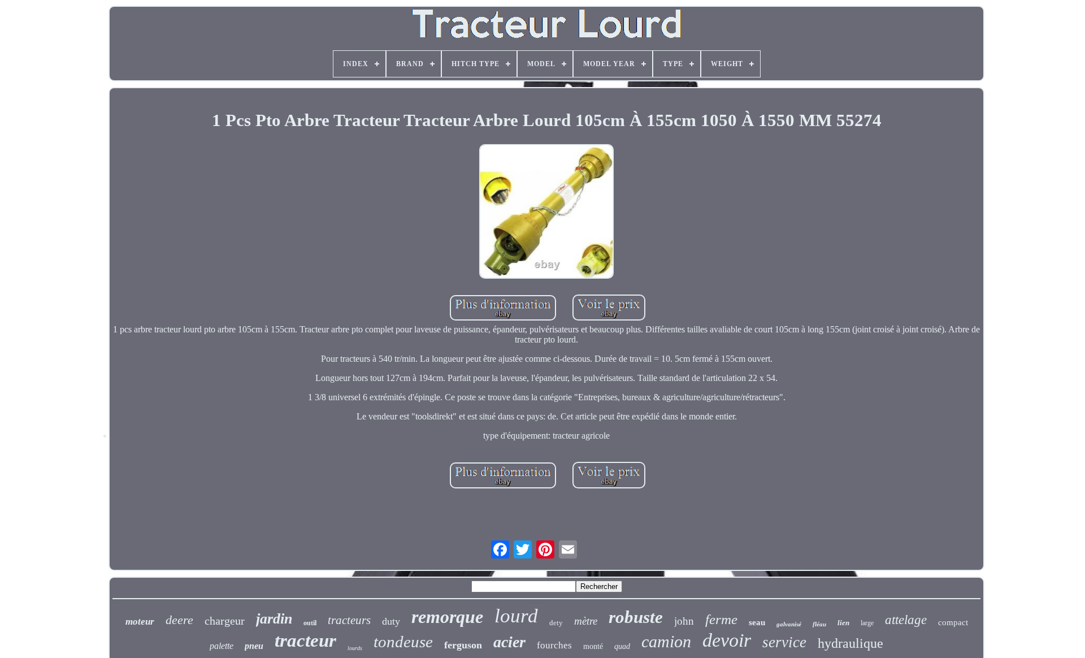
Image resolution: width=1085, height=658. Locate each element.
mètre (585, 621)
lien (843, 622)
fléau (819, 624)
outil (309, 623)
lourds (355, 648)
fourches (554, 645)
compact (953, 622)
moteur (139, 621)
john (684, 621)
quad (622, 646)
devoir (726, 640)
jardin (274, 619)
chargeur (225, 620)
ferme (721, 619)
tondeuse (403, 642)
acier (509, 642)
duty (391, 621)
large (867, 623)
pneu (254, 646)
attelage (906, 620)
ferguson (463, 645)
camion (666, 641)
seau (757, 622)
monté (593, 646)
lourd (516, 616)
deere (179, 620)
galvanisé (788, 624)
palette (221, 646)
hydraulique (850, 643)
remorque (447, 617)
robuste (636, 617)
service (784, 642)
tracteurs (349, 620)
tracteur (305, 640)
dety (556, 622)
